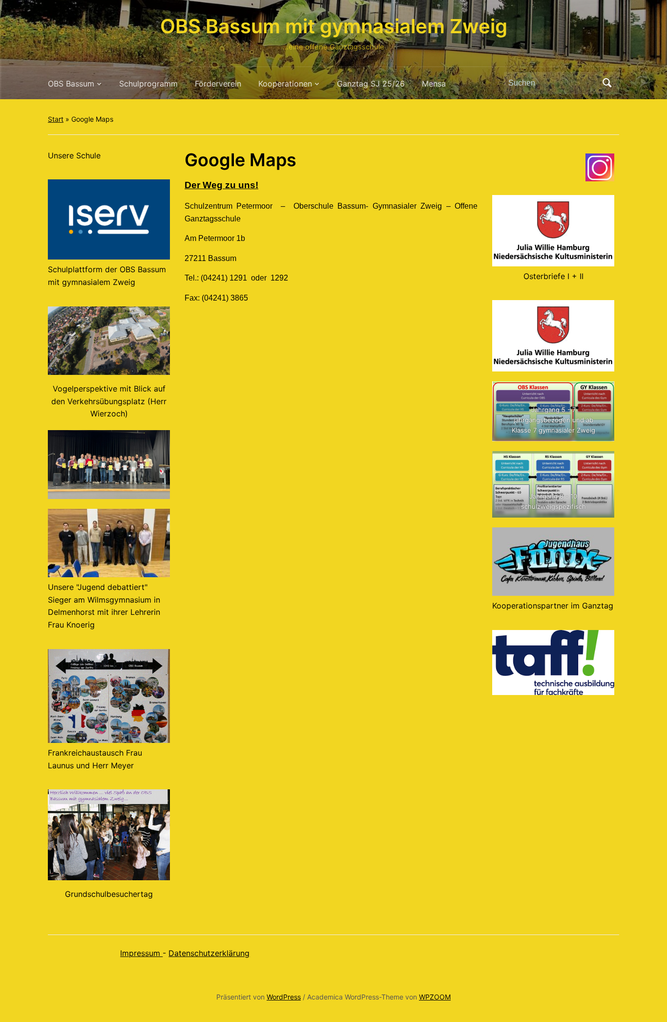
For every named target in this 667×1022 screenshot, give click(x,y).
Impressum (141, 953)
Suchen (607, 83)
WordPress (284, 997)
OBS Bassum (71, 83)
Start (55, 119)
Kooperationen (285, 83)
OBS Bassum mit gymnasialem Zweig (333, 26)
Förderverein (218, 83)
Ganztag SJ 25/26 (371, 83)
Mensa (434, 83)
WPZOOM (435, 997)
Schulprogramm (148, 83)
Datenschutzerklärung (209, 953)
